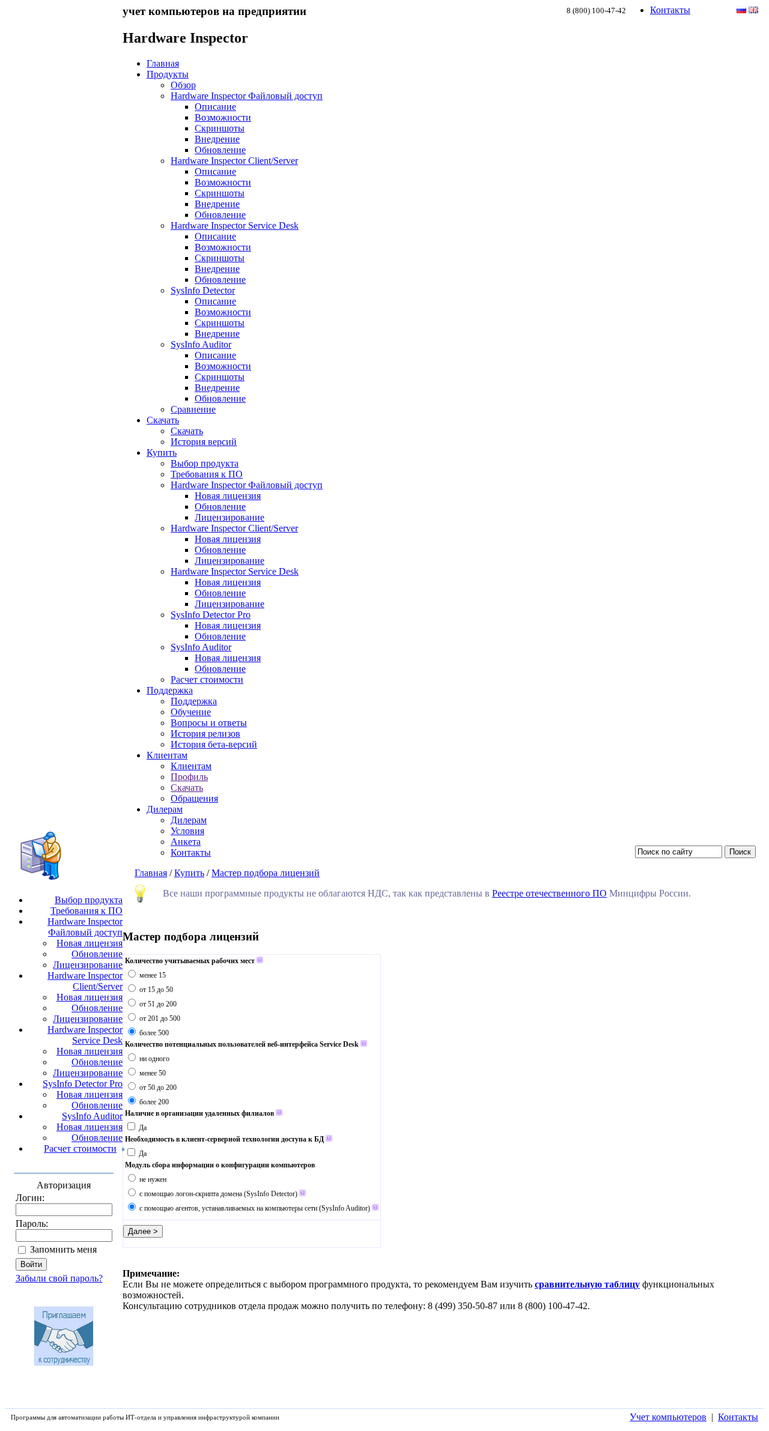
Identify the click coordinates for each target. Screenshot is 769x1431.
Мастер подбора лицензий (265, 873)
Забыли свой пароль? (59, 1278)
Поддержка (170, 690)
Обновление (220, 150)
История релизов (205, 733)
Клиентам (167, 755)
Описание (215, 106)
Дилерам (165, 809)
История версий (204, 442)
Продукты (168, 74)
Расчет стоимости (207, 679)
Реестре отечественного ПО (549, 893)
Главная (163, 63)
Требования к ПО (207, 474)
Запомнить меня (63, 1249)
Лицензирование (229, 517)
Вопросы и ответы (209, 723)
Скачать (163, 420)
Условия (187, 831)
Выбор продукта (205, 463)
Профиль (189, 777)
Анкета (186, 842)
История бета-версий (214, 744)
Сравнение (193, 409)
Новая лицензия (228, 496)
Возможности (223, 117)
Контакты (670, 10)
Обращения (194, 798)
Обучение (191, 712)
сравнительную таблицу (587, 1284)
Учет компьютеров (668, 1417)
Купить (162, 452)
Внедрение (217, 139)
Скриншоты (220, 128)
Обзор (183, 85)
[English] (753, 10)
